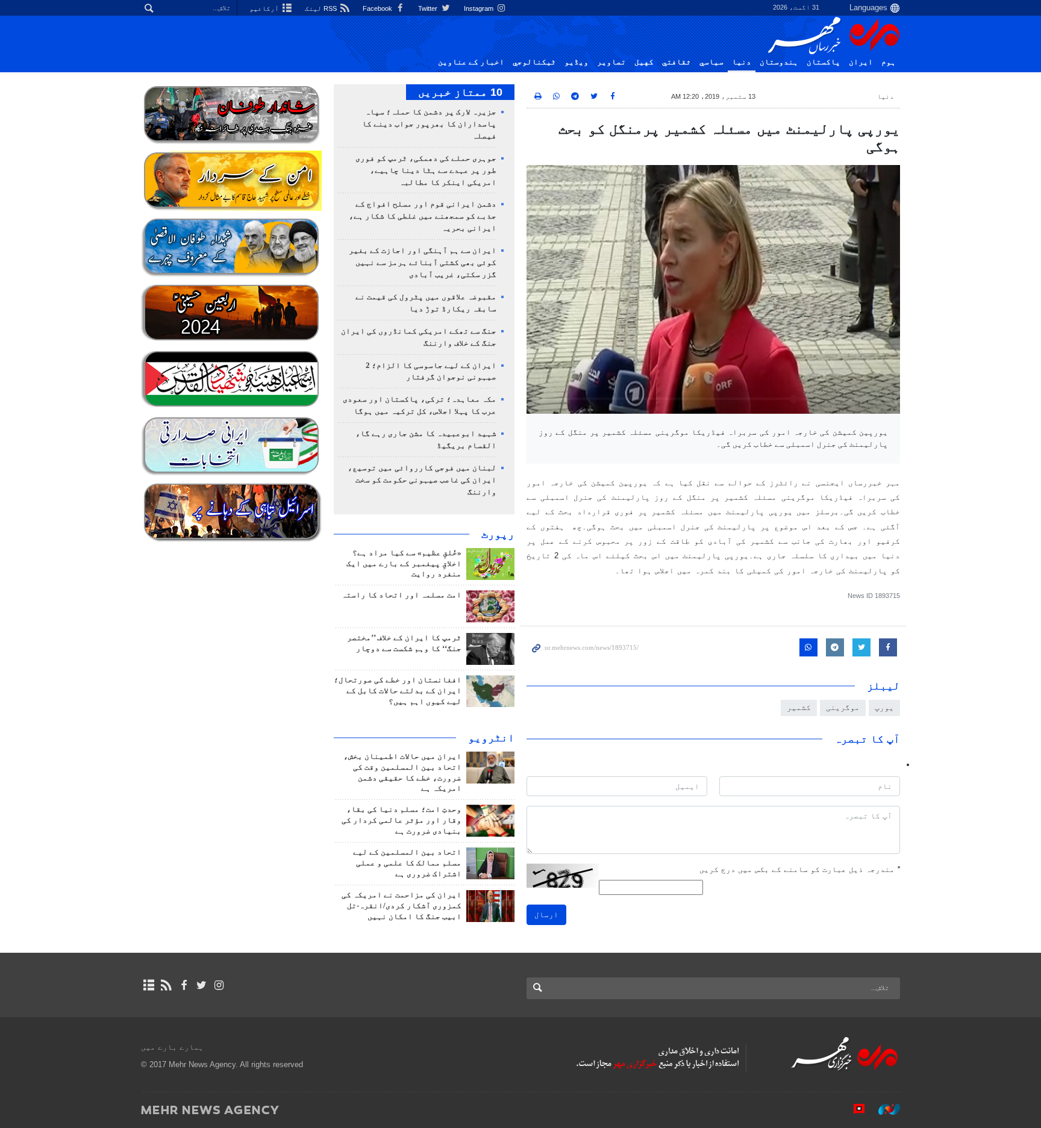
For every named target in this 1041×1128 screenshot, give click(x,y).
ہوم (888, 62)
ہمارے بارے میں (172, 1047)
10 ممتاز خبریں (460, 92)
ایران (861, 62)
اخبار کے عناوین (471, 62)
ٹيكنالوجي (534, 62)
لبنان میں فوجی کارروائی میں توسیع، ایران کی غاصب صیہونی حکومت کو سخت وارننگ (422, 480)
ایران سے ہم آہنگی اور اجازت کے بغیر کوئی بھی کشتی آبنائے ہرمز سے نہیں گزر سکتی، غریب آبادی (422, 262)
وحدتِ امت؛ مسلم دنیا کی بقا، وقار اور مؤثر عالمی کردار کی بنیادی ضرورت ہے (401, 820)
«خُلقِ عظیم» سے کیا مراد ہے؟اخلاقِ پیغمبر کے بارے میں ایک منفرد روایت (403, 564)
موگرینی (843, 707)
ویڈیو (576, 62)
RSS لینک (322, 8)
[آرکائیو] (148, 985)
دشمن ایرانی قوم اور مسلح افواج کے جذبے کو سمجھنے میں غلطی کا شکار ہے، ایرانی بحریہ (422, 216)
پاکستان (823, 62)
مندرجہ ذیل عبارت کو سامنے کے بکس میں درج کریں (799, 869)
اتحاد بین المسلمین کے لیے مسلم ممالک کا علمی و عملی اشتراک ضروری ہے (407, 863)
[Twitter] (201, 985)
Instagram (479, 8)
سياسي (711, 62)
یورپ (884, 707)
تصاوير (611, 62)
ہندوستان (779, 62)
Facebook (378, 8)
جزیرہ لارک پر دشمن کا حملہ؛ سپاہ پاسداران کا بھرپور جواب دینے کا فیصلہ (429, 124)
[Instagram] (219, 985)
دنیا (741, 62)
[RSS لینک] (166, 985)
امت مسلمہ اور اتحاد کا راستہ (401, 595)
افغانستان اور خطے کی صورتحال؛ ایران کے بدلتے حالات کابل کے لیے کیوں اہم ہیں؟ (397, 691)
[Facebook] (183, 985)
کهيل (644, 62)
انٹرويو (491, 738)
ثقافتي (676, 62)
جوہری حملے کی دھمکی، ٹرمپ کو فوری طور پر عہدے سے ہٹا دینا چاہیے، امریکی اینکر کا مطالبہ (425, 170)
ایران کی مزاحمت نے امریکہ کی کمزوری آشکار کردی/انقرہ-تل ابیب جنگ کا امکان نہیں (401, 906)
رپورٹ (497, 534)
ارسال (546, 914)
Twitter (428, 8)
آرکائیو (265, 8)
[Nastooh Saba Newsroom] (883, 1109)
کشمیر (799, 707)
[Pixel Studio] (853, 1109)
